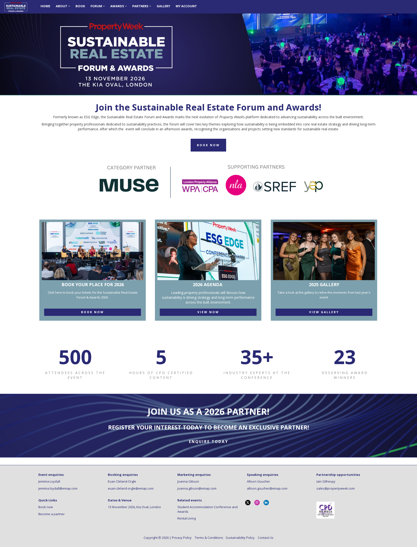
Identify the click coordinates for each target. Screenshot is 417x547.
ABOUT (62, 6)
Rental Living (186, 518)
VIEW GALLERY (324, 312)
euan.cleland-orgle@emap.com (130, 488)
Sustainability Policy (240, 537)
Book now (45, 507)
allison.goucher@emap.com (267, 488)
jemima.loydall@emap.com (57, 488)
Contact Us (265, 537)
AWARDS (117, 6)
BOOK (80, 6)
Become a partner (51, 514)
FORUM (96, 6)
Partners (140, 6)
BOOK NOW (92, 312)
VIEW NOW (208, 312)
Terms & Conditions (209, 537)
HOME (45, 6)
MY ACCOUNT (186, 6)
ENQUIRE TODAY (208, 441)
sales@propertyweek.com (335, 488)
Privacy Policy (182, 537)
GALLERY (163, 6)
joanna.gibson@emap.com (196, 488)
